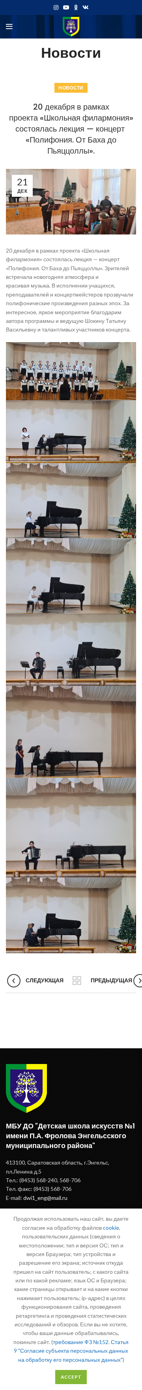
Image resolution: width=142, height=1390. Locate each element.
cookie (111, 1227)
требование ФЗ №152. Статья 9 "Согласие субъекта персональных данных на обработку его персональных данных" (71, 1351)
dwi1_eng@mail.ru (45, 1197)
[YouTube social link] (66, 7)
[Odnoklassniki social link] (76, 7)
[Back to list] (77, 981)
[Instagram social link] (56, 7)
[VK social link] (85, 7)
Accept (71, 1377)
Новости (70, 88)
